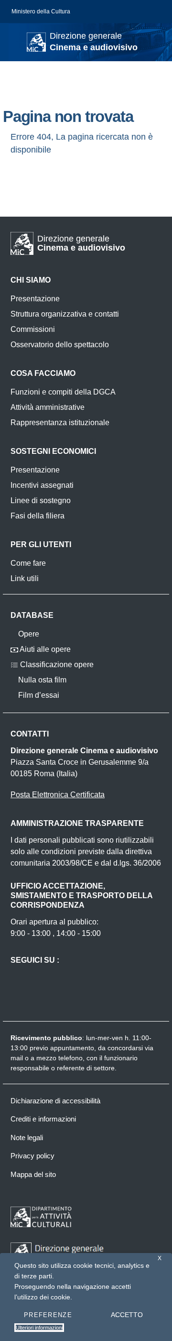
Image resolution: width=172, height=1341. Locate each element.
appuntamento (72, 1048)
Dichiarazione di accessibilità (55, 1101)
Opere (27, 634)
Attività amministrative (48, 407)
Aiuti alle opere (44, 649)
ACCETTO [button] (127, 1315)
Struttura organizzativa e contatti (65, 314)
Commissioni (33, 329)
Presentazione (35, 299)
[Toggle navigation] (16, 41)
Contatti (30, 734)
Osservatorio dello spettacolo (60, 345)
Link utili (25, 578)
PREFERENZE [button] (48, 1315)
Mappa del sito (33, 1174)
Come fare (28, 563)
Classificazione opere (56, 664)
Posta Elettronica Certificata (58, 795)
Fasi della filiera (37, 516)
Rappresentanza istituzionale (60, 422)
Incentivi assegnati (42, 485)
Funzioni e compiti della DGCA (63, 392)
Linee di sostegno (41, 500)
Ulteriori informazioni (39, 1327)
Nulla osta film (41, 680)
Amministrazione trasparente (77, 823)
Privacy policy (32, 1156)
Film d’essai (37, 695)
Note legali (27, 1137)
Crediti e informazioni (43, 1119)
